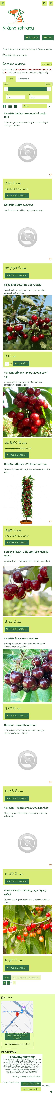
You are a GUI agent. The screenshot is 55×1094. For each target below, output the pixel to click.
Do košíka (22, 363)
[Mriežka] (5, 107)
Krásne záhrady (18, 27)
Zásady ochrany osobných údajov (27, 1077)
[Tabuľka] (16, 107)
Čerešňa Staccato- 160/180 (21, 638)
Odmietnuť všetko (30, 1089)
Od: (7, 94)
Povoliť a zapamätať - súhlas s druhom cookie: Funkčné (17, 1035)
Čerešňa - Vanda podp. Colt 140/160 (26, 807)
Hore (6, 978)
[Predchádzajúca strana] (4, 983)
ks (11, 364)
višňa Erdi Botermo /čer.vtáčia (22, 284)
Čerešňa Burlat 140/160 (18, 204)
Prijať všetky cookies (30, 1084)
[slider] (6, 89)
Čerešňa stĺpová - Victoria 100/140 (25, 464)
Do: (30, 94)
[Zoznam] (10, 107)
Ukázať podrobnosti (11, 1082)
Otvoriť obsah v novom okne (18, 1044)
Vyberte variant (17, 195)
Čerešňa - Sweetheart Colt (20, 725)
